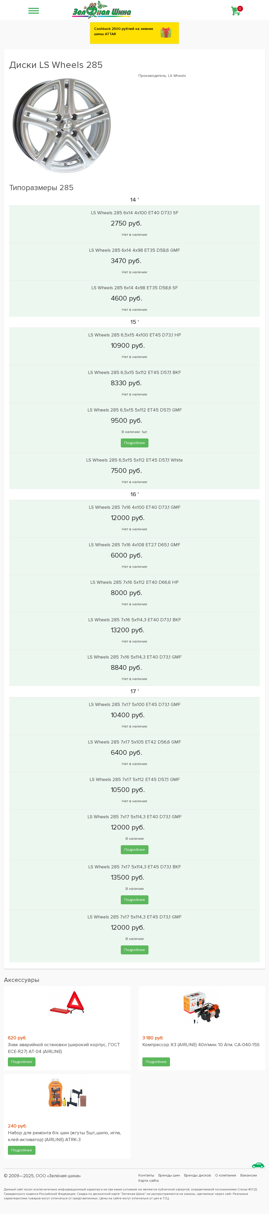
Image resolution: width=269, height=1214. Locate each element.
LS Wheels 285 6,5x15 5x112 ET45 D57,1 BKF (134, 372)
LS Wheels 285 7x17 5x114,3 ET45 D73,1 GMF (134, 917)
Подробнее (134, 443)
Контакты (146, 1175)
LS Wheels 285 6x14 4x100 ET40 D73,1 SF (134, 213)
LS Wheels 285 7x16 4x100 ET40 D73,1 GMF (134, 507)
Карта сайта (148, 1180)
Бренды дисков (197, 1175)
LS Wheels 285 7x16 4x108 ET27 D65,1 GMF (134, 545)
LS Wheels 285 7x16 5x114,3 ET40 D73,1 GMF (134, 657)
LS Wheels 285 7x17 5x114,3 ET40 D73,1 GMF (134, 817)
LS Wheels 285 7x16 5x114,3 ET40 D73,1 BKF (134, 620)
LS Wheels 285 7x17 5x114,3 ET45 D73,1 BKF (134, 867)
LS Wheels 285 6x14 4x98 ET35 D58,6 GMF (134, 250)
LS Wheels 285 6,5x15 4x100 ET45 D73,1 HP (134, 335)
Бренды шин (169, 1175)
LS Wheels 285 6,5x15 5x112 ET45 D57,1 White (134, 460)
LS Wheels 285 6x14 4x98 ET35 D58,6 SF (134, 288)
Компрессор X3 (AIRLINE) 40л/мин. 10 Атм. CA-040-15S (201, 1044)
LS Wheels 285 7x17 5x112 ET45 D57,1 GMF (135, 779)
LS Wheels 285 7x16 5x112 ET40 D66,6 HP (134, 582)
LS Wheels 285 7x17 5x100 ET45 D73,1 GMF (134, 704)
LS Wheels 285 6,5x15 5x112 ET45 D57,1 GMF (134, 410)
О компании (225, 1175)
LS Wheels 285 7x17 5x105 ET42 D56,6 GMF (134, 742)
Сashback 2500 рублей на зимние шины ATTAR (123, 31)
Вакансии (248, 1175)
